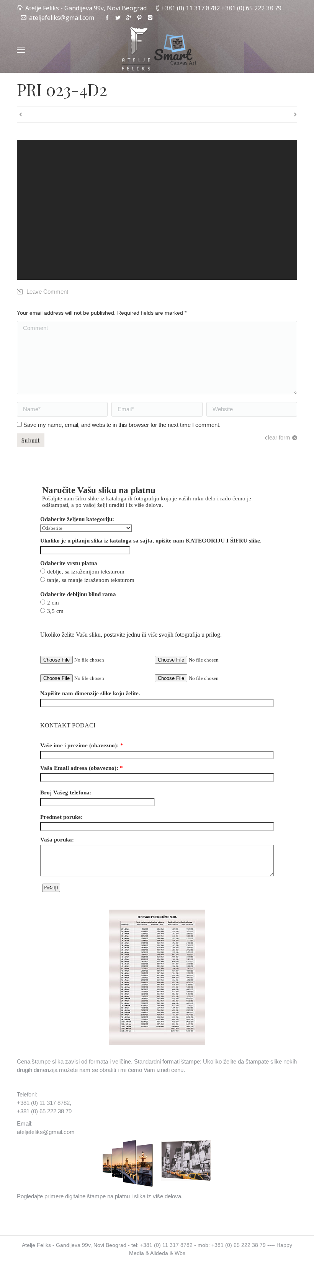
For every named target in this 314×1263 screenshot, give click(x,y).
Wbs (180, 1253)
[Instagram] (150, 17)
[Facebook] (107, 17)
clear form (277, 437)
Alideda (159, 1253)
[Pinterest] (139, 17)
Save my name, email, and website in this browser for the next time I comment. (122, 425)
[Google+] (128, 17)
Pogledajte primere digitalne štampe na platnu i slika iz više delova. (100, 1196)
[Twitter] (118, 17)
